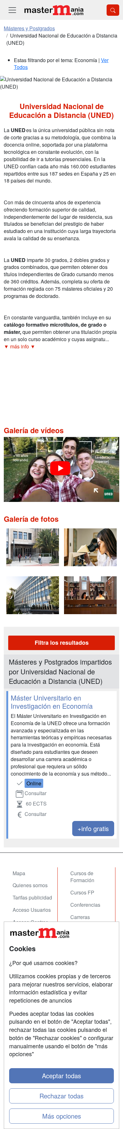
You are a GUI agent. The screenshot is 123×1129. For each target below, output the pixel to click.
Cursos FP (82, 892)
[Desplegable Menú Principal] (12, 10)
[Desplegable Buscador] (113, 10)
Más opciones (61, 1115)
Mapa (19, 873)
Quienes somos (30, 885)
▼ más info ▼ (19, 346)
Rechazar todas (61, 1095)
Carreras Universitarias (85, 920)
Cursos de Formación (82, 877)
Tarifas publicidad (32, 897)
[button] (61, 346)
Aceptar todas (61, 1075)
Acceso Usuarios (32, 909)
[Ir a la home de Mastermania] (53, 10)
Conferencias (85, 904)
